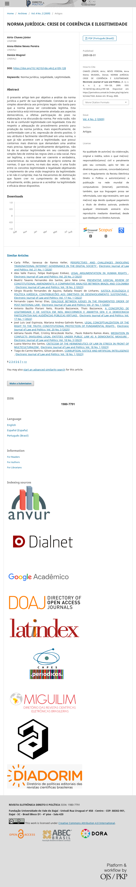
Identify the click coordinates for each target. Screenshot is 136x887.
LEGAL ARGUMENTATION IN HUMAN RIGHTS (99, 273)
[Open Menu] (7, 3)
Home (10, 13)
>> (25, 361)
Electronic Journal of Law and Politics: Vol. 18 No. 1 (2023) (75, 347)
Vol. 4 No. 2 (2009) (40, 13)
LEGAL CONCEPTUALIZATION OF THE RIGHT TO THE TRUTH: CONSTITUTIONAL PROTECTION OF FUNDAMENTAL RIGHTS (71, 324)
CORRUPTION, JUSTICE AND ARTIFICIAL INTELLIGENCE (97, 350)
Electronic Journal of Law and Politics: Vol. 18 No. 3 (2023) (48, 340)
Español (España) (17, 430)
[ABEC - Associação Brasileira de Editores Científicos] (57, 842)
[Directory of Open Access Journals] (23, 842)
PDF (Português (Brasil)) (101, 38)
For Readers (13, 456)
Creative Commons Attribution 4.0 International (86, 823)
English (11, 425)
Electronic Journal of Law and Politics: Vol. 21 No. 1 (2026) (76, 304)
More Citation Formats (97, 102)
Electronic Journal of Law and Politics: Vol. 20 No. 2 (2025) (48, 276)
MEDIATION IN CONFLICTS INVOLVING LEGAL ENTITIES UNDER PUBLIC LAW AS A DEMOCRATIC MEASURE (71, 334)
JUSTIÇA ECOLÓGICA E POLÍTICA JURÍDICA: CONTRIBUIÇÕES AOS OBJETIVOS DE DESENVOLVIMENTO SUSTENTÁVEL (71, 292)
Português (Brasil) (18, 435)
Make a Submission (21, 383)
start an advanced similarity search (44, 369)
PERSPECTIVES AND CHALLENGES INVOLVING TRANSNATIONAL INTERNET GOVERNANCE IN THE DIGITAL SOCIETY (71, 264)
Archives (22, 13)
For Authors (13, 462)
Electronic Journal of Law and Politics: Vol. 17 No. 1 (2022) (48, 297)
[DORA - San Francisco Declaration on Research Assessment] (93, 842)
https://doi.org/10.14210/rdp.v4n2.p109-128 (39, 68)
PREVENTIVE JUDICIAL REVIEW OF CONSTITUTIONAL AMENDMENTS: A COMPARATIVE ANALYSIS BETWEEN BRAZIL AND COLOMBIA (71, 281)
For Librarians (14, 467)
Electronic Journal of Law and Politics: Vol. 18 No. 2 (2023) (49, 287)
